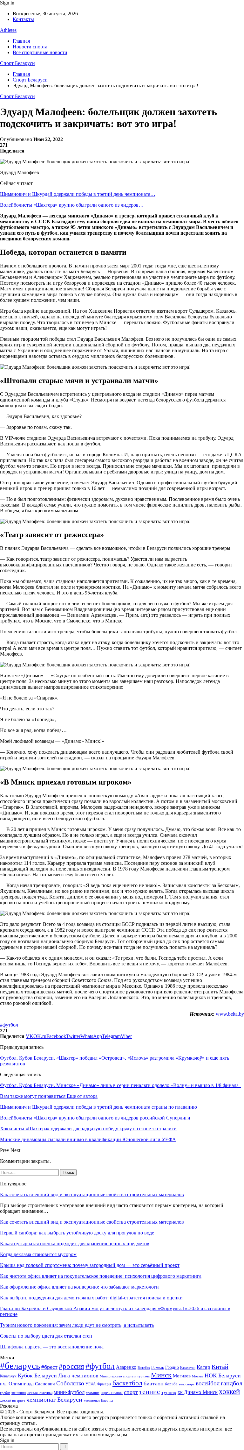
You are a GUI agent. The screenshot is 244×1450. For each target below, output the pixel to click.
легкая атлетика (39, 1392)
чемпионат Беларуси (54, 1399)
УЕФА (90, 1384)
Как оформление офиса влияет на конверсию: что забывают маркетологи (79, 1287)
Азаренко (126, 1367)
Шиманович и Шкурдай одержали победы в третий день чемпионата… (77, 194)
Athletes (8, 30)
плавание (92, 1393)
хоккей (229, 1391)
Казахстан (187, 1367)
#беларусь (20, 1366)
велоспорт (186, 1384)
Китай (220, 1366)
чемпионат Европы (98, 1400)
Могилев (182, 1375)
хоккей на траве (12, 1400)
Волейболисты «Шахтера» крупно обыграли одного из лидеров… (72, 205)
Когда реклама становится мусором (38, 1254)
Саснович (45, 1383)
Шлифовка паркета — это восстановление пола (52, 1346)
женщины (18, 1393)
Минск (161, 1375)
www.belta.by (230, 1014)
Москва (197, 1376)
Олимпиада (21, 1383)
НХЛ (3, 1384)
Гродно (172, 1367)
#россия (71, 1366)
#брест (49, 1367)
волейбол (208, 1383)
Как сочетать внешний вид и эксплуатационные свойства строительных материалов (92, 1194)
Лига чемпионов (78, 1375)
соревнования (112, 1392)
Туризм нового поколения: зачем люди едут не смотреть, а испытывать (77, 1325)
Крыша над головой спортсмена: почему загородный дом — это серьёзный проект (90, 1265)
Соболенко (70, 1383)
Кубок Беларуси (37, 1375)
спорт (131, 1392)
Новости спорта (30, 46)
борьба (171, 1384)
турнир (168, 1392)
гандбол (231, 1383)
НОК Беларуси (223, 1375)
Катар (203, 1367)
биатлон (154, 1383)
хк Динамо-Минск (198, 1392)
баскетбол (127, 1383)
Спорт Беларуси (17, 63)
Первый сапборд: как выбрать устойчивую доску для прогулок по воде (77, 1232)
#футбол (9, 1024)
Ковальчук (8, 1376)
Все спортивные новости (40, 52)
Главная (21, 41)
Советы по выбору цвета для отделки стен (46, 1336)
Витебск (144, 1367)
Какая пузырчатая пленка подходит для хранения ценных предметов (74, 1243)
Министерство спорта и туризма (125, 1376)
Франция (104, 1384)
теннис (149, 1392)
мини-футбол (69, 1392)
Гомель (157, 1367)
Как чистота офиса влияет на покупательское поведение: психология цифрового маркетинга (100, 1276)
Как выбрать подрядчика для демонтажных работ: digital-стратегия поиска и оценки (91, 1297)
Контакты (23, 19)
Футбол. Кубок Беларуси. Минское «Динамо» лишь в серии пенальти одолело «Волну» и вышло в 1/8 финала (120, 1085)
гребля (5, 1393)
